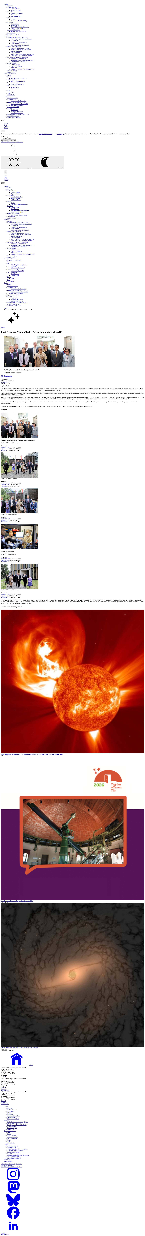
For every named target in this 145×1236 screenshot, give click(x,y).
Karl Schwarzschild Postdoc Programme (18, 114)
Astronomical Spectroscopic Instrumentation (22, 60)
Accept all (12, 140)
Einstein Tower (15, 24)
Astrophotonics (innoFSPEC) (18, 61)
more (2, 120)
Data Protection (5, 1090)
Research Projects (12, 70)
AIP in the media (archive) (18, 81)
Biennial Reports (15, 15)
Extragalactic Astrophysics (14, 46)
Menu (2, 183)
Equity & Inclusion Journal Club (19, 104)
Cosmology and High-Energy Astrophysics (22, 54)
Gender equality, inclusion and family (17, 102)
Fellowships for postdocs (14, 117)
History (9, 18)
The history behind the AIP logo (19, 21)
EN (5, 173)
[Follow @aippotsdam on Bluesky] (13, 1205)
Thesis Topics (14, 110)
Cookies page (60, 134)
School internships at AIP (17, 84)
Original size (4, 450)
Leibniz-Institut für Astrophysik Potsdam (11, 1164)
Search (6, 128)
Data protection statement (45, 134)
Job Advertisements (12, 98)
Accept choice (4, 140)
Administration (11, 33)
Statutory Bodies (15, 8)
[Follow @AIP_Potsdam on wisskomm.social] (13, 1193)
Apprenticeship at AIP (13, 107)
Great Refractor (15, 25)
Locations (10, 22)
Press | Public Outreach (10, 73)
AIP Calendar (11, 95)
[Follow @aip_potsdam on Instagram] (13, 1180)
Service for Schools (12, 82)
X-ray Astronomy (15, 52)
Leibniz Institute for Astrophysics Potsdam (12, 142)
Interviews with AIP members (18, 101)
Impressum (3, 1089)
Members (9, 5)
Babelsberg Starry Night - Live (19, 78)
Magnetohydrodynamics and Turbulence (21, 39)
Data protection (8, 1161)
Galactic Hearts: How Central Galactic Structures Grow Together (19, 1047)
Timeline (13, 19)
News (8, 75)
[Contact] (3, 1076)
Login (5, 125)
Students (9, 108)
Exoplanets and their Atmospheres (20, 45)
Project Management (16, 66)
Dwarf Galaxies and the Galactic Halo (21, 49)
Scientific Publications (16, 13)
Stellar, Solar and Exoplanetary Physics (17, 37)
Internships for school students (15, 105)
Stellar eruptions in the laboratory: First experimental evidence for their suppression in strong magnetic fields (32, 754)
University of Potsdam (17, 111)
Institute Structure (12, 7)
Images (9, 90)
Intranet (6, 123)
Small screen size (5, 447)
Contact (6, 126)
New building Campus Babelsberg (20, 27)
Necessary (5, 137)
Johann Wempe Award (13, 116)
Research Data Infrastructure (18, 58)
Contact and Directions (13, 30)
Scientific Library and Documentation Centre (23, 69)
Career (6, 96)
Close (2, 131)
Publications (10, 11)
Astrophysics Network (17, 113)
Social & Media (7, 138)
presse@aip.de (4, 382)
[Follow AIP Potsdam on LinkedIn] (13, 1231)
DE (5, 171)
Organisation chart (15, 10)
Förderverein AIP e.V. (13, 34)
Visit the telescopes (12, 86)
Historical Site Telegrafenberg (19, 31)
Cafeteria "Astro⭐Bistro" (18, 28)
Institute (6, 4)
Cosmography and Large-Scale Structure (21, 55)
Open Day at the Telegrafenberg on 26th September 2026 (17, 901)
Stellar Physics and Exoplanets (19, 42)
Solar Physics (14, 40)
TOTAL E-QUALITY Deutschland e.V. (11, 1167)
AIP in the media (11, 79)
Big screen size (5, 449)
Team (8, 93)
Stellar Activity (15, 43)
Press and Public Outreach (14, 260)
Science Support (11, 63)
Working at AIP (11, 99)
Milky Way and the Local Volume (20, 48)
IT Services (14, 67)
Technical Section (15, 64)
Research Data (11, 72)
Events (9, 76)
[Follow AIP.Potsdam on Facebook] (13, 1218)
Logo (12, 92)
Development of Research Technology (17, 57)
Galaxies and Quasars (16, 51)
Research (6, 36)
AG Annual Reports (16, 16)
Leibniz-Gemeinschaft (6, 1165)
